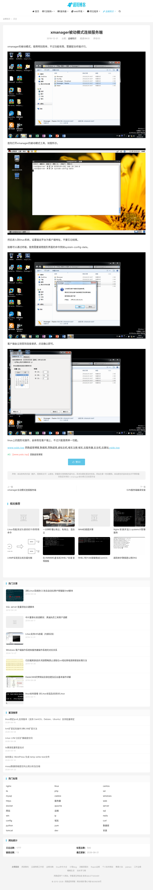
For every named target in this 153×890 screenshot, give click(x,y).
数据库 (106, 825)
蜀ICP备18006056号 (92, 881)
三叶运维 (137, 867)
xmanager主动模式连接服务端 (21, 490)
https (8, 801)
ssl (104, 791)
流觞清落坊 (83, 867)
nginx (8, 786)
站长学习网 (81, 871)
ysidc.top (114, 447)
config (9, 820)
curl (105, 820)
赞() (76, 462)
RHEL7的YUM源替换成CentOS (92, 557)
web (105, 801)
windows (107, 796)
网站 (8, 810)
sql (104, 810)
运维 (57, 810)
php (56, 791)
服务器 (58, 801)
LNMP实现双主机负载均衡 (19, 557)
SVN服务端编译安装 (136, 490)
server (106, 805)
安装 (105, 830)
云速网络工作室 (37, 867)
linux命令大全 (61, 867)
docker (9, 805)
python (9, 825)
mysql (9, 796)
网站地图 (80, 881)
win (7, 815)
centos (106, 786)
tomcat (9, 830)
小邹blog (73, 867)
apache (58, 805)
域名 (57, 820)
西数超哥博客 (76, 4)
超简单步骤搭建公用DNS (125, 557)
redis (105, 815)
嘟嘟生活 (70, 871)
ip (55, 815)
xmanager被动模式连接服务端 (77, 32)
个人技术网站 (107, 867)
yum (57, 825)
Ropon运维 (95, 867)
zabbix (58, 796)
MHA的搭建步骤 (85, 529)
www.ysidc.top (15, 447)
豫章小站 (119, 867)
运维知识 (6, 19)
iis (7, 791)
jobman (128, 867)
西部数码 (25, 867)
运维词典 (49, 867)
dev (56, 830)
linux (57, 786)
